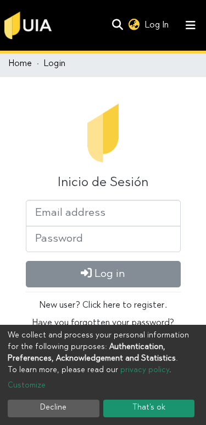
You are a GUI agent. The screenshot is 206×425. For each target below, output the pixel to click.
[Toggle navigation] (190, 25)
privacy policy (144, 370)
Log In (158, 25)
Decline (53, 408)
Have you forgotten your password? (103, 323)
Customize (27, 386)
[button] (134, 25)
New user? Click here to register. (103, 305)
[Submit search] (117, 25)
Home (20, 63)
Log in (108, 274)
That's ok (148, 408)
